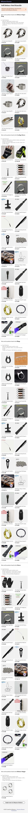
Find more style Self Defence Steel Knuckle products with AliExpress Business (11, 9)
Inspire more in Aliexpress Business (14, 802)
